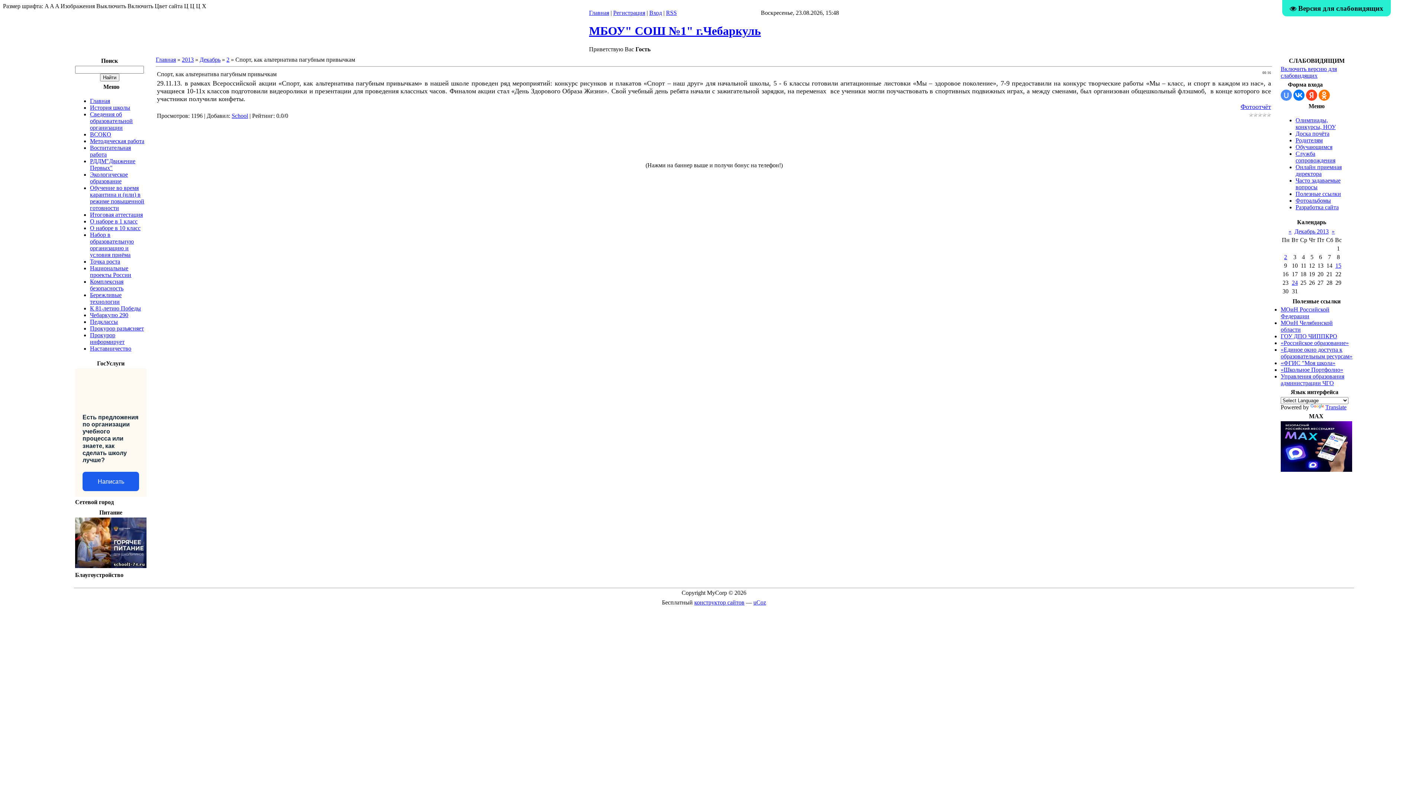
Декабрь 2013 (1311, 231)
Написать (111, 481)
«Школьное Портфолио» (1312, 370)
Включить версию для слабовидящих (1309, 72)
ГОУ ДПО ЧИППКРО (1309, 336)
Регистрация (629, 13)
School (240, 116)
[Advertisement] (714, 144)
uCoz (759, 602)
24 (1295, 283)
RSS (671, 13)
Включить (140, 6)
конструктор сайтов (719, 602)
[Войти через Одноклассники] (1324, 95)
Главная (599, 13)
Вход (655, 13)
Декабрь (210, 60)
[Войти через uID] (1286, 95)
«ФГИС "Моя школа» (1308, 363)
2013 (188, 60)
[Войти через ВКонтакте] (1299, 95)
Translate (1336, 407)
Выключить (111, 6)
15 (1338, 265)
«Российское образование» (1315, 343)
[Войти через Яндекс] (1311, 95)
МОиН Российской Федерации (1305, 312)
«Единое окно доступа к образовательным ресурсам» (1317, 353)
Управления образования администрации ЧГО (1312, 379)
